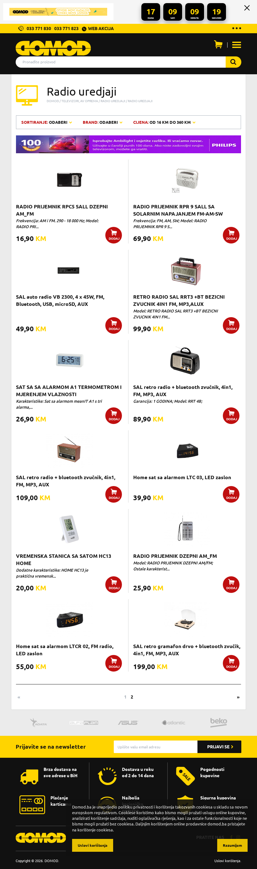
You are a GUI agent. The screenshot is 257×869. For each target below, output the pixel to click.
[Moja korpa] (218, 45)
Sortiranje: (44, 122)
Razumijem (232, 845)
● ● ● (236, 27)
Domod (53, 101)
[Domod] (53, 45)
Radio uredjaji (113, 101)
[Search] (233, 62)
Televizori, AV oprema (79, 101)
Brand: (100, 122)
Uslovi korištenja (227, 861)
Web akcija (101, 28)
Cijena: (162, 122)
